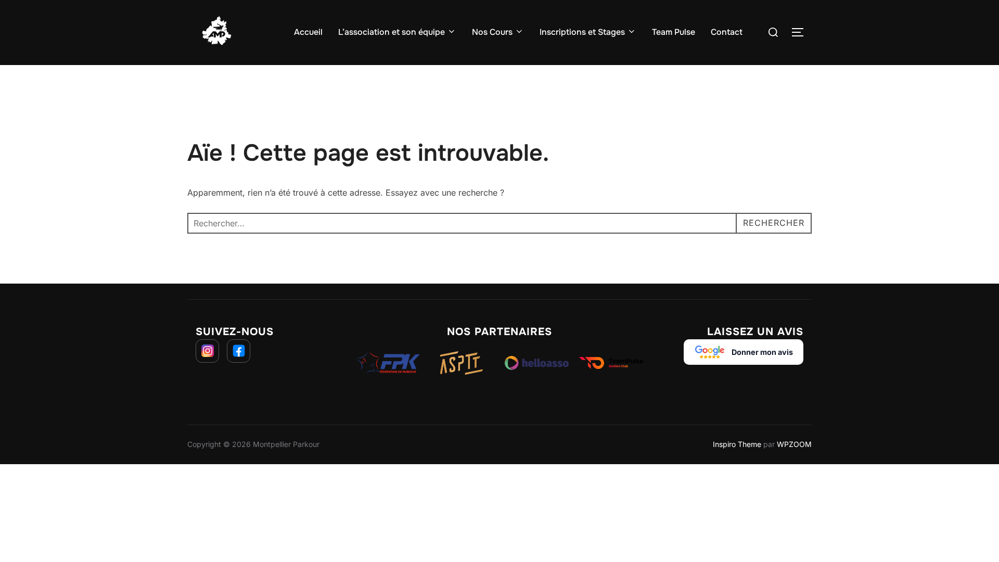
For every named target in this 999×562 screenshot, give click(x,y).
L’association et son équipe (391, 32)
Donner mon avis (762, 352)
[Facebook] (238, 351)
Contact (726, 32)
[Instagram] (207, 351)
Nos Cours (492, 32)
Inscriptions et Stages (582, 32)
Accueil (308, 32)
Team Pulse (673, 32)
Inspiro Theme (737, 444)
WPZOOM (794, 444)
